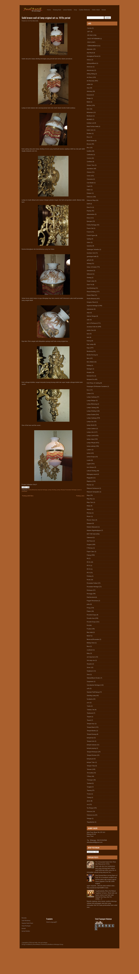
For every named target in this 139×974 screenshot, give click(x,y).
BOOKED (89, 119)
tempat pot (90, 759)
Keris (88, 358)
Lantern (89, 450)
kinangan (89, 369)
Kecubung (90, 351)
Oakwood (90, 537)
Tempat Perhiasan (92, 752)
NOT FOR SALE (91, 534)
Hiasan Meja (90, 295)
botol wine (90, 130)
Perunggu (90, 594)
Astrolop (89, 91)
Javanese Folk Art (92, 327)
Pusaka (89, 629)
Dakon (89, 190)
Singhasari (90, 671)
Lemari (89, 453)
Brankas (89, 133)
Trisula (89, 794)
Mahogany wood (92, 474)
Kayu (88, 348)
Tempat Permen (91, 755)
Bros (88, 147)
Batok (88, 102)
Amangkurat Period (92, 56)
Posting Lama (80, 496)
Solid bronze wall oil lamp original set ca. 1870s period (46, 17)
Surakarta (89, 699)
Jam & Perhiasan (92, 323)
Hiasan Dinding (91, 291)
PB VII (88, 569)
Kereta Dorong (91, 355)
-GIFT (88, 31)
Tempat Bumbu (91, 731)
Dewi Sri (89, 207)
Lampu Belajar (91, 400)
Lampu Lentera (91, 428)
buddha (89, 151)
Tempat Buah (91, 727)
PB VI (88, 565)
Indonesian (90, 309)
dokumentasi (90, 214)
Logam (89, 464)
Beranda (24, 918)
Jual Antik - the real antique (39, 942)
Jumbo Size (90, 330)
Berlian (89, 105)
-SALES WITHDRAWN (93, 39)
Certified (89, 161)
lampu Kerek (90, 425)
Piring (88, 608)
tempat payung (91, 748)
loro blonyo (90, 467)
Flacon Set (90, 228)
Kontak (104, 10)
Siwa (88, 674)
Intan (88, 313)
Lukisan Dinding (91, 471)
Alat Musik (90, 53)
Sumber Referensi (84, 10)
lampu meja (90, 439)
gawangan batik (91, 256)
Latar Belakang (26, 920)
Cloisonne (90, 179)
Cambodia (90, 154)
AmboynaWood (91, 63)
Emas (88, 218)
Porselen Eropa (91, 615)
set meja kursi (91, 657)
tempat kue (90, 738)
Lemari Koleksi (67, 10)
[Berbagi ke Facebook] (28, 487)
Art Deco (89, 77)
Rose (88, 646)
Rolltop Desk (91, 643)
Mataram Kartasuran (93, 488)
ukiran (88, 801)
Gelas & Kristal (91, 267)
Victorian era (90, 815)
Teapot (89, 717)
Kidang (89, 365)
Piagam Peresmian (92, 601)
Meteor (89, 509)
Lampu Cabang (91, 407)
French (89, 232)
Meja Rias (90, 499)
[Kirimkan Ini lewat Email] (23, 487)
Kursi (88, 390)
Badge (89, 98)
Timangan (90, 780)
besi (88, 109)
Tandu (89, 706)
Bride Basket (90, 140)
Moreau (89, 513)
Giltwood (89, 274)
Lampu (89, 393)
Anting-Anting (91, 74)
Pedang (89, 576)
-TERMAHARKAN (92, 46)
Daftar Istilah (96, 10)
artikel (89, 84)
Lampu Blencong (92, 404)
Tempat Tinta (91, 766)
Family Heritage (91, 225)
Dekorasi (89, 197)
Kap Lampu (90, 344)
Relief (88, 636)
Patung (89, 555)
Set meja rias (91, 660)
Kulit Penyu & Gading (93, 383)
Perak (88, 580)
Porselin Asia (91, 618)
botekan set (90, 123)
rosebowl (90, 650)
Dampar (89, 193)
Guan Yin (89, 284)
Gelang (89, 263)
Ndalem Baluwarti (92, 527)
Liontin (89, 460)
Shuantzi (89, 664)
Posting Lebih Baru (27, 496)
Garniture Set (91, 253)
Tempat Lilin (90, 741)
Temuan (89, 769)
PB (87, 558)
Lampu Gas (90, 421)
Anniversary (90, 70)
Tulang (89, 797)
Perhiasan (90, 590)
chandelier (90, 168)
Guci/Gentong (91, 288)
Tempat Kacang (91, 734)
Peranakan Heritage (70, 489)
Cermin (89, 158)
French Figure (91, 235)
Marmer (89, 485)
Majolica (89, 481)
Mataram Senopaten (93, 492)
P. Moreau (90, 548)
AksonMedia (36, 944)
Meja (88, 495)
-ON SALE (90, 35)
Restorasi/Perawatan (93, 639)
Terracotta (90, 773)
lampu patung (91, 446)
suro (88, 702)
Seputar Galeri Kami (27, 923)
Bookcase (90, 116)
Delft (88, 204)
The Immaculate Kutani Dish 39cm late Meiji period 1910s (105, 863)
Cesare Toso (90, 165)
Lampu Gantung (91, 397)
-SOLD (89, 42)
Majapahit (90, 478)
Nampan (89, 523)
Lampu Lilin (90, 432)
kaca (88, 334)
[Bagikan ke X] (26, 487)
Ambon (89, 60)
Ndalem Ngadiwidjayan (94, 530)
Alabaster (90, 49)
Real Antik (90, 632)
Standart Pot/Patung (93, 692)
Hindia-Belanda (32, 489)
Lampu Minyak (61, 489)
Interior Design (91, 316)
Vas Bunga (90, 808)
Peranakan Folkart (92, 583)
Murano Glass (91, 520)
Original (89, 544)
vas (88, 804)
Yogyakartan (90, 822)
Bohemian (90, 112)
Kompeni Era (90, 379)
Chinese (89, 172)
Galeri (88, 242)
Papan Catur (90, 551)
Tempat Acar (90, 724)
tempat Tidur (91, 762)
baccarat (89, 95)
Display (89, 211)
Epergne (89, 221)
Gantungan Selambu (93, 249)
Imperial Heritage (42, 489)
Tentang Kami (57, 10)
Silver (88, 667)
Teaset (89, 720)
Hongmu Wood (91, 302)
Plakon (89, 611)
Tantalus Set (90, 709)
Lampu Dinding (52, 489)
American (89, 67)
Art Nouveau (90, 81)
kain (88, 337)
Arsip (75, 10)
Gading (89, 239)
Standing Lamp (91, 695)
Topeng (89, 790)
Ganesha (89, 246)
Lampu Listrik (91, 435)
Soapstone (90, 681)
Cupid (88, 186)
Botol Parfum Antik (92, 126)
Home (49, 10)
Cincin (88, 176)
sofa (88, 688)
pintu (88, 604)
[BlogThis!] (25, 487)
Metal (88, 506)
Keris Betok (90, 362)
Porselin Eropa (91, 622)
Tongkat (89, 787)
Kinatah (89, 372)
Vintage (89, 818)
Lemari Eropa (91, 457)
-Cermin (89, 28)
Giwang (89, 277)
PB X (88, 573)
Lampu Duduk (91, 414)
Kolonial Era (90, 376)
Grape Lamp (90, 281)
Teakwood (90, 713)
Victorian (89, 811)
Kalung (89, 341)
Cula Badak (90, 183)
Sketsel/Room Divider (93, 678)
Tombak (89, 783)
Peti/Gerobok (91, 597)
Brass (88, 137)
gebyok (89, 260)
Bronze (89, 144)
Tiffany (89, 776)
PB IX (88, 562)
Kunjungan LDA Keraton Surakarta (97, 386)
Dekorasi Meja (91, 200)
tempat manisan (91, 745)
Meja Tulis (90, 502)
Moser (89, 516)
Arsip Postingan (26, 926)
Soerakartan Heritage (93, 685)
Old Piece (90, 541)
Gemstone (90, 270)
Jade (88, 320)
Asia (88, 88)
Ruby (88, 653)
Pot (88, 625)
